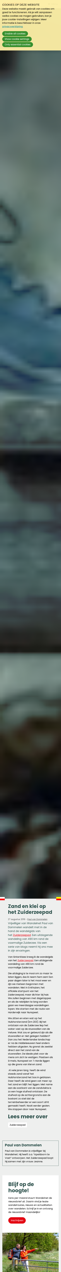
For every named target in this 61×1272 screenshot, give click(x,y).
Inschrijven (17, 1220)
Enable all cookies (15, 33)
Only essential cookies (17, 44)
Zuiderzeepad (22, 935)
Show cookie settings (17, 39)
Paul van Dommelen (37, 919)
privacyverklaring (12, 26)
